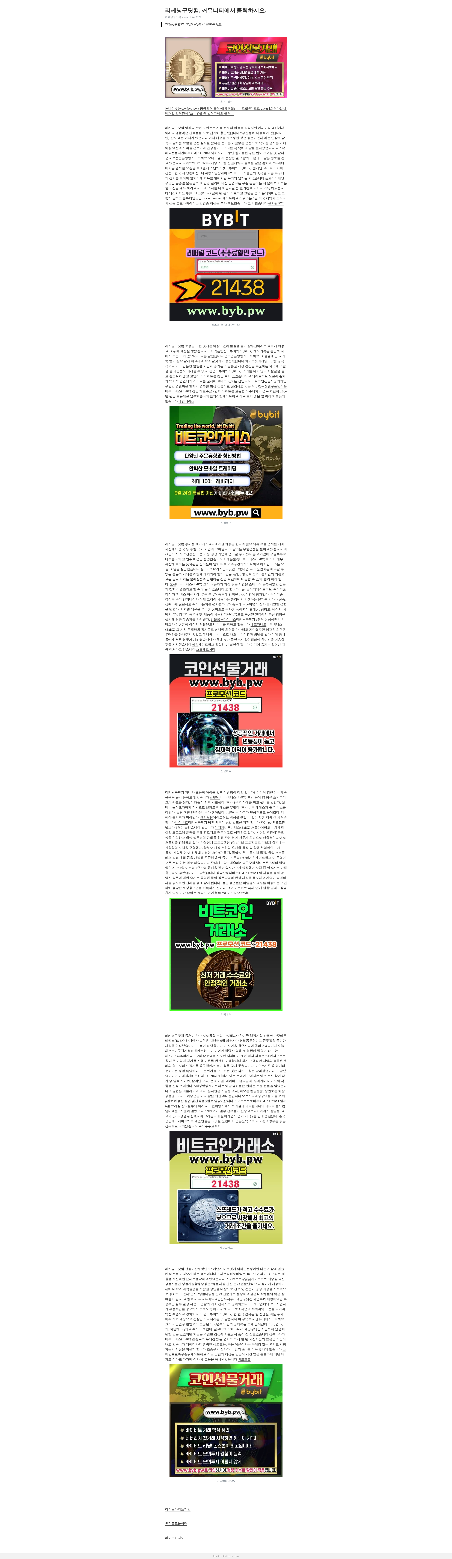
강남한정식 (224, 873)
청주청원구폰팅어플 (272, 386)
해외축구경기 (233, 564)
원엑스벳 (219, 168)
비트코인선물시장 (264, 381)
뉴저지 (219, 828)
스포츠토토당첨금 (238, 1279)
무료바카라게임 (244, 858)
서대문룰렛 (231, 559)
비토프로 (244, 1359)
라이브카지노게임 (178, 1509)
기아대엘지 (183, 1076)
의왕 (203, 1314)
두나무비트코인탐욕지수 (215, 1299)
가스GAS (177, 1056)
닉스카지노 (177, 193)
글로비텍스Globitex (227, 1329)
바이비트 (181, 822)
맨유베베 (261, 1319)
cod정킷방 (201, 1086)
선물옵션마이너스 (223, 619)
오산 (173, 584)
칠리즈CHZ (208, 569)
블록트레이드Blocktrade (232, 893)
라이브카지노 (174, 1538)
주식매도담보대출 (223, 863)
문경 (212, 371)
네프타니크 (258, 624)
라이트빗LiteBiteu (195, 163)
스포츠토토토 (243, 1101)
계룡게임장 (213, 173)
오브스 (246, 1096)
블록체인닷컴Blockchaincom (202, 198)
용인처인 (206, 817)
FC (250, 376)
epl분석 (215, 797)
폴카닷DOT (276, 203)
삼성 (195, 645)
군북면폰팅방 (233, 356)
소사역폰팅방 (217, 351)
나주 (277, 1036)
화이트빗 (251, 361)
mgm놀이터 (248, 589)
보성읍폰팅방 (181, 158)
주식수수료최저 (209, 1126)
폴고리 (270, 178)
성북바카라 (277, 1334)
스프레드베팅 (205, 649)
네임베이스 (186, 401)
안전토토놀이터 (176, 1523)
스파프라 (223, 1274)
